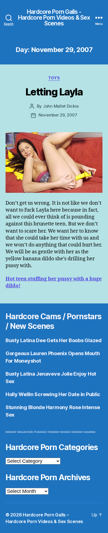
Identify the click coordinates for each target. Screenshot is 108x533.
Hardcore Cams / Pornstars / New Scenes (53, 321)
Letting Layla (54, 92)
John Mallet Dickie (60, 106)
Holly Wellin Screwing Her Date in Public (53, 394)
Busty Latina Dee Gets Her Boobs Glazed (54, 340)
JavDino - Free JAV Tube (25, 432)
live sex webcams (89, 432)
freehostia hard (11, 432)
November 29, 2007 (57, 115)
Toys (54, 78)
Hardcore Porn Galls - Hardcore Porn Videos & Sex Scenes (54, 17)
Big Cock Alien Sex (40, 432)
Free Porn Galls (65, 432)
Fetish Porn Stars (77, 432)
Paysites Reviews (53, 432)
